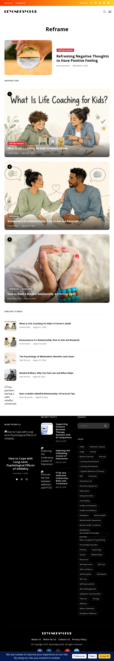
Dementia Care (86, 481)
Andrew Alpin (12, 153)
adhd (82, 447)
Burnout (102, 456)
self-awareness (86, 564)
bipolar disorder (87, 456)
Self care (83, 579)
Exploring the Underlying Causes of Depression (63, 454)
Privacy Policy (79, 639)
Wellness (83, 603)
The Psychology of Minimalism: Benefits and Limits (46, 356)
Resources (84, 559)
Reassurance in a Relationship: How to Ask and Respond (42, 221)
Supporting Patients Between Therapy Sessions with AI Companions (64, 431)
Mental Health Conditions (90, 525)
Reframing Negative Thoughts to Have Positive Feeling (82, 58)
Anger (82, 451)
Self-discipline (85, 574)
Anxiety (93, 451)
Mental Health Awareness (90, 520)
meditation (84, 515)
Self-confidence (86, 569)
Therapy (95, 598)
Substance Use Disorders (90, 594)
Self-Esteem (101, 574)
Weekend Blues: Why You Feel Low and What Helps (46, 373)
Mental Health (100, 515)
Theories (83, 598)
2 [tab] (22, 479)
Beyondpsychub (63, 65)
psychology (96, 549)
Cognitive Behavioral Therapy (92, 471)
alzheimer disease (97, 447)
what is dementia (87, 608)
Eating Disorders (87, 496)
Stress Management (88, 589)
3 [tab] (26, 479)
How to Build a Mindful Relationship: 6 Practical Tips (40, 294)
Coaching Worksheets (89, 466)
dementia (92, 476)
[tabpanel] (20, 452)
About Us (8, 3)
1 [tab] (17, 479)
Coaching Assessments (89, 461)
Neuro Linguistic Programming (92, 540)
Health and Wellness (88, 510)
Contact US (20, 3)
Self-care (101, 564)
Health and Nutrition (88, 505)
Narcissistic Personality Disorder (89, 535)
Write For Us (49, 639)
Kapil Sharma (24, 360)
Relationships (96, 554)
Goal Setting (85, 500)
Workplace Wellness (88, 613)
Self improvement (87, 584)
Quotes (83, 554)
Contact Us (64, 639)
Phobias (83, 549)
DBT (81, 476)
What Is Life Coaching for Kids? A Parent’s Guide (37, 148)
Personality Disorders (89, 545)
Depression (84, 491)
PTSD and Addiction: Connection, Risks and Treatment (62, 478)
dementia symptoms (88, 486)
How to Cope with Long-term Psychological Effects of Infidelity (20, 463)
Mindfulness (85, 530)
